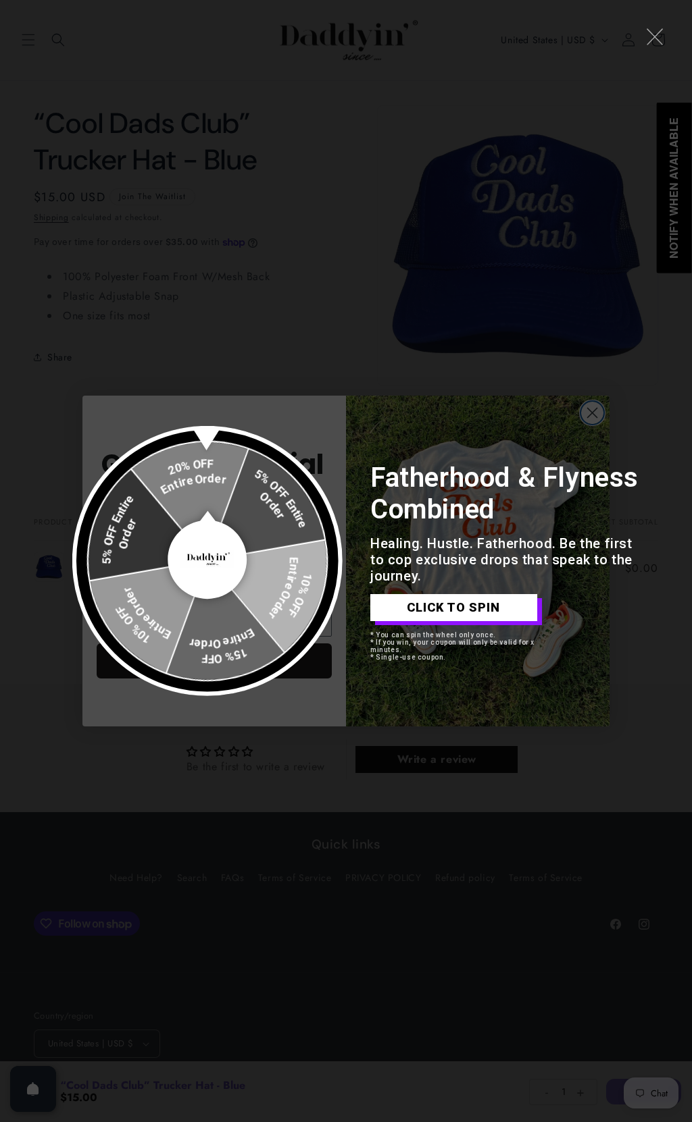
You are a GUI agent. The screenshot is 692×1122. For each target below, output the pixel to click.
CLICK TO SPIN (453, 607)
